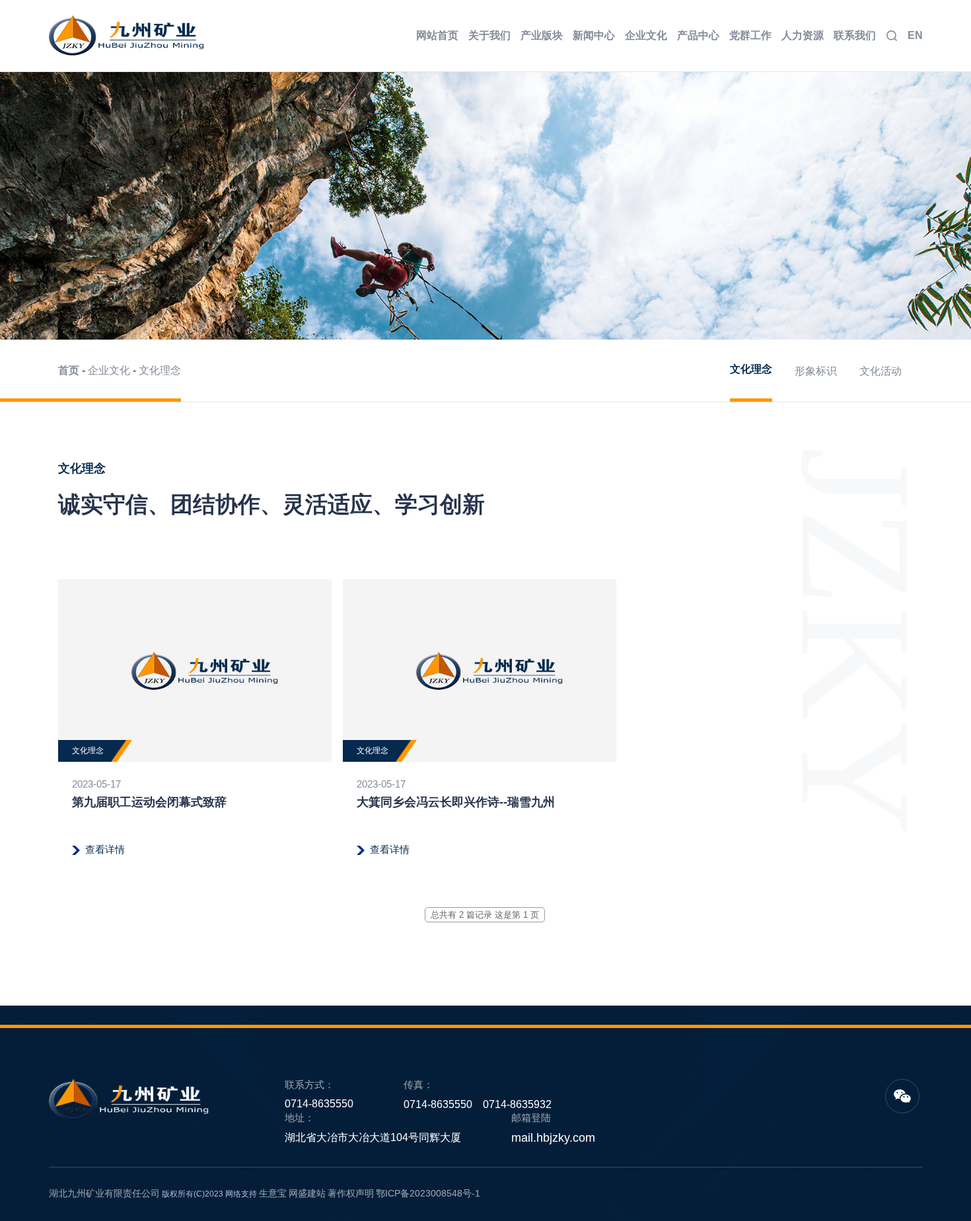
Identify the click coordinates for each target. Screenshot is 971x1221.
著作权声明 (351, 1193)
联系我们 (855, 35)
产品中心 (698, 35)
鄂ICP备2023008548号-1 (428, 1193)
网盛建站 (307, 1193)
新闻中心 (594, 35)
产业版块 (542, 35)
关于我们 (489, 35)
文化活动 (880, 371)
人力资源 (802, 35)
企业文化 (646, 35)
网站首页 (437, 35)
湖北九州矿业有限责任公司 (104, 1193)
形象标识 (816, 371)
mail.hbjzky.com (553, 1137)
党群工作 (750, 35)
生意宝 (273, 1193)
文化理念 (160, 370)
